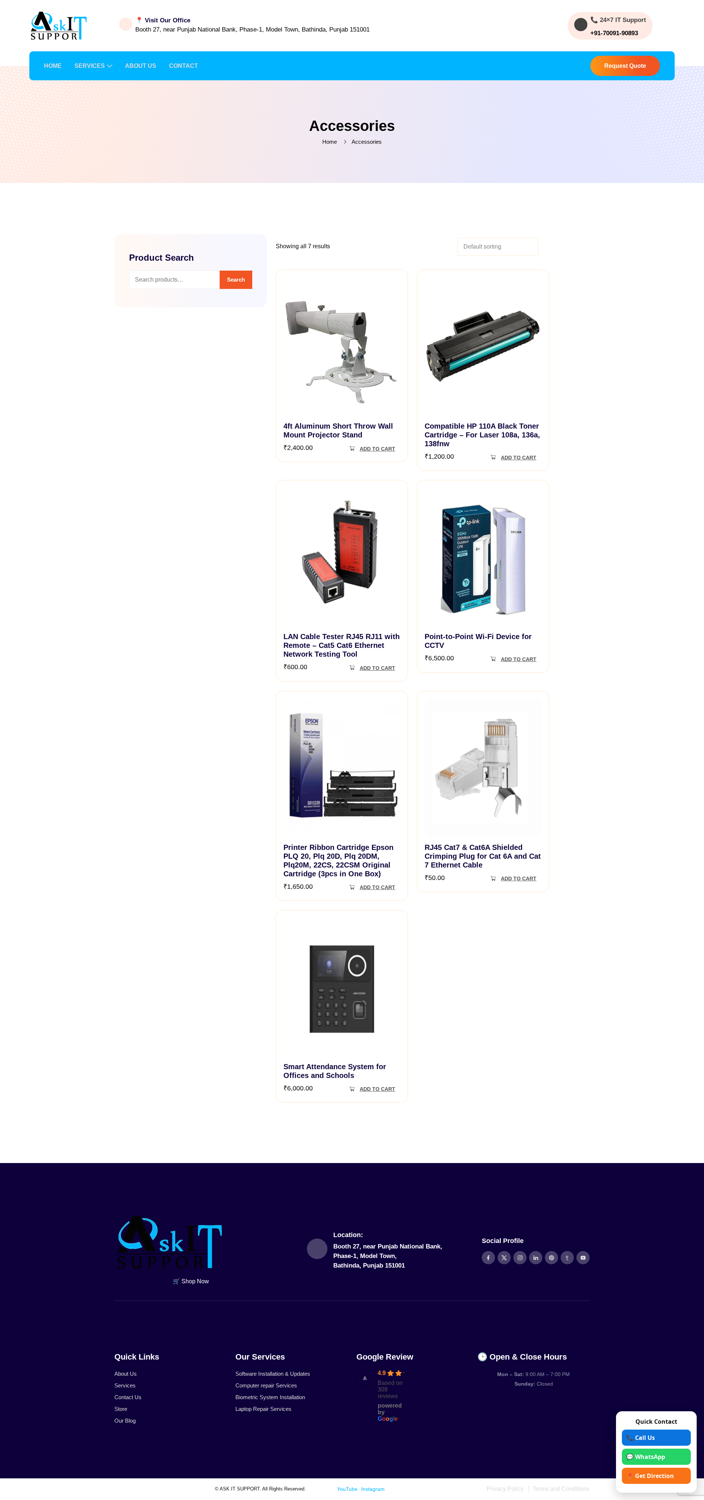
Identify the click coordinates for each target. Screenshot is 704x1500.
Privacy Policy (505, 1489)
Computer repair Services (266, 1385)
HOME (53, 66)
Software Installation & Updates (272, 1374)
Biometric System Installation (270, 1397)
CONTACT (183, 66)
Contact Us (128, 1397)
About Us (125, 1374)
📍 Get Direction (650, 1476)
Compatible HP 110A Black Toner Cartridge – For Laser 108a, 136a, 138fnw (482, 435)
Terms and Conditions (561, 1489)
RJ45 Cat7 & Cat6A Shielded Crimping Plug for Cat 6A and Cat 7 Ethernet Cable (483, 856)
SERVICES (89, 66)
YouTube (347, 1489)
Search (236, 279)
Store (120, 1409)
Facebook (321, 1489)
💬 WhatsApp (645, 1457)
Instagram (373, 1489)
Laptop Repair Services (263, 1409)
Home (329, 142)
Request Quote (625, 66)
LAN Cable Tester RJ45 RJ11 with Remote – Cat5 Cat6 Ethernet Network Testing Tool (341, 645)
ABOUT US (140, 66)
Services (125, 1385)
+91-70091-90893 (614, 33)
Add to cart (377, 449)
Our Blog (125, 1421)
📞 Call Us (640, 1438)
